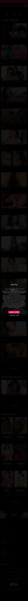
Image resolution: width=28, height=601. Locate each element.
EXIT (18, 315)
